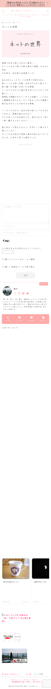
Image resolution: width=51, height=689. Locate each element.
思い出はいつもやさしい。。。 (25, 11)
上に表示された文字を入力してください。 (22, 248)
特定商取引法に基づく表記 (21, 682)
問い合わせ (37, 682)
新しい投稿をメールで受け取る (20, 266)
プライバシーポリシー (30, 680)
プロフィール (15, 680)
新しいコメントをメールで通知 (20, 259)
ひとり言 (17, 22)
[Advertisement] (25, 174)
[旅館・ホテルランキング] (25, 656)
